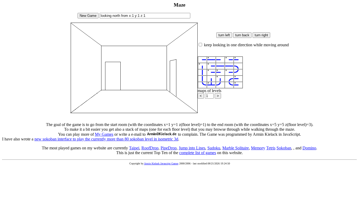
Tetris (270, 148)
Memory (258, 148)
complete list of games (197, 152)
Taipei (134, 148)
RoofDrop (149, 148)
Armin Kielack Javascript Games (161, 163)
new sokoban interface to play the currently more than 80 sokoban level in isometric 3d (106, 139)
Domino (309, 148)
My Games (104, 134)
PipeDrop (169, 148)
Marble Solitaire (235, 148)
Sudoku (213, 148)
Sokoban (283, 148)
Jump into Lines (192, 148)
